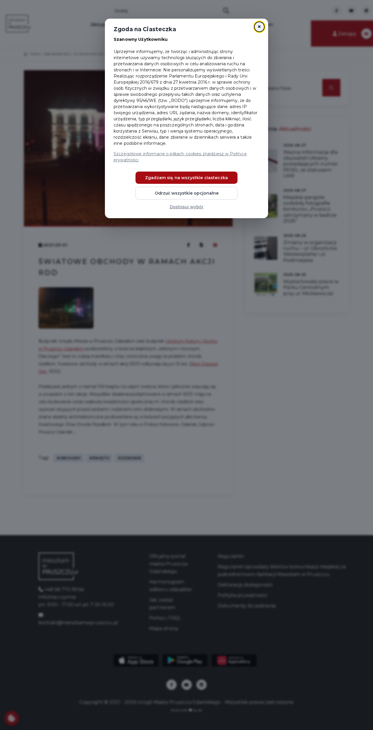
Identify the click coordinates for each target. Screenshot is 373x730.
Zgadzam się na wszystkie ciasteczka (186, 177)
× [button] (259, 27)
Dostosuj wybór (187, 206)
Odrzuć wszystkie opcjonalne (187, 193)
